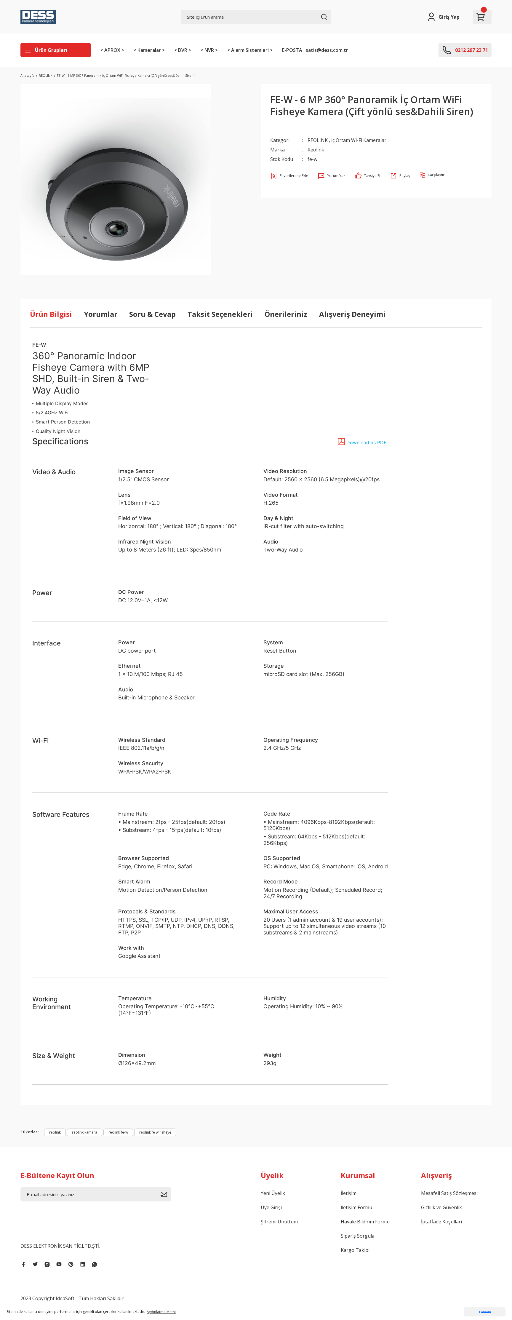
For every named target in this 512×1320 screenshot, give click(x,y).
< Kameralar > (149, 50)
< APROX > (112, 50)
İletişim (348, 1193)
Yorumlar (100, 314)
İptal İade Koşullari (441, 1221)
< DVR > (182, 50)
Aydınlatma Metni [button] (161, 1311)
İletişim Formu (356, 1207)
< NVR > (209, 50)
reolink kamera (84, 1132)
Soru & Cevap (152, 314)
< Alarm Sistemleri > (250, 50)
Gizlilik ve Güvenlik (441, 1207)
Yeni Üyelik (273, 1193)
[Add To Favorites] (289, 175)
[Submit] (166, 1194)
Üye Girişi (271, 1207)
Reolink (316, 149)
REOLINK (318, 140)
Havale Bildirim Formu (365, 1221)
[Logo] (38, 17)
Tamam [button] (485, 1312)
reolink (55, 1132)
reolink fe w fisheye (155, 1132)
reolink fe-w (118, 1132)
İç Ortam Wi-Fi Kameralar (358, 140)
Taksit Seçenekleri (220, 314)
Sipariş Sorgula (358, 1236)
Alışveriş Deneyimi (352, 314)
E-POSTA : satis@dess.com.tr (315, 50)
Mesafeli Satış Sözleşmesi (449, 1193)
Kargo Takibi (355, 1250)
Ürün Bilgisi (51, 314)
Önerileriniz (286, 314)
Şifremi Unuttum (279, 1221)
